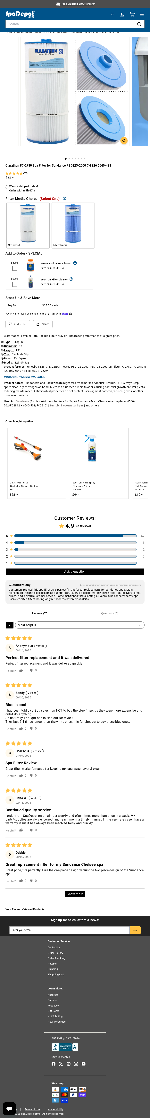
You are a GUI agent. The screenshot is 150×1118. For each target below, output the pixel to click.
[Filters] (9, 625)
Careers (52, 1000)
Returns (52, 963)
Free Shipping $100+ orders (78, 3)
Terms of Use (32, 1109)
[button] (14, 173)
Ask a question (75, 571)
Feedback (53, 1005)
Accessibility (55, 1109)
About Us (53, 994)
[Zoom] (124, 140)
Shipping (53, 968)
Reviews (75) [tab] (40, 613)
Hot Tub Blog (55, 1016)
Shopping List (56, 974)
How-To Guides (57, 1021)
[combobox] (75, 24)
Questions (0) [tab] (110, 613)
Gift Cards (54, 1010)
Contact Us (54, 947)
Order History (55, 952)
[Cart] (132, 14)
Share (45, 324)
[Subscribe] (135, 930)
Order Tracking (56, 958)
